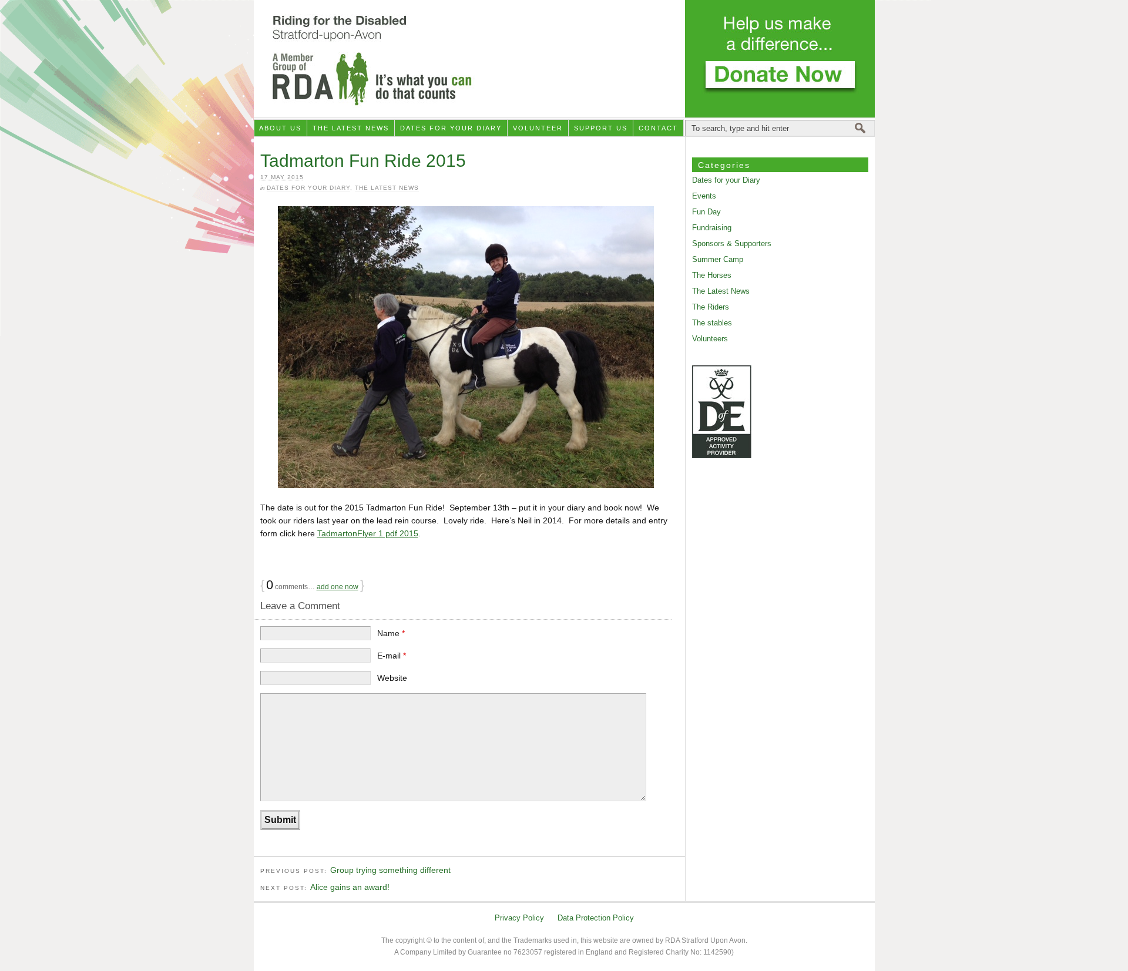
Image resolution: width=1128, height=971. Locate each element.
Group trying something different (390, 870)
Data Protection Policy (596, 917)
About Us (280, 128)
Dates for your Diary (451, 128)
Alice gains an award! (350, 887)
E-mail (391, 655)
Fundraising (711, 227)
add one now (337, 587)
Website (392, 678)
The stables (712, 322)
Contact (658, 128)
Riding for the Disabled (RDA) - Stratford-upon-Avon (564, 58)
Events (704, 195)
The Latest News (351, 128)
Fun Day (706, 211)
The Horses (711, 275)
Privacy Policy (519, 917)
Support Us (600, 128)
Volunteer (538, 128)
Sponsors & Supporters (731, 243)
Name (391, 633)
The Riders (710, 307)
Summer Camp (717, 259)
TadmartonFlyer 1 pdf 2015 (367, 533)
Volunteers (710, 338)
